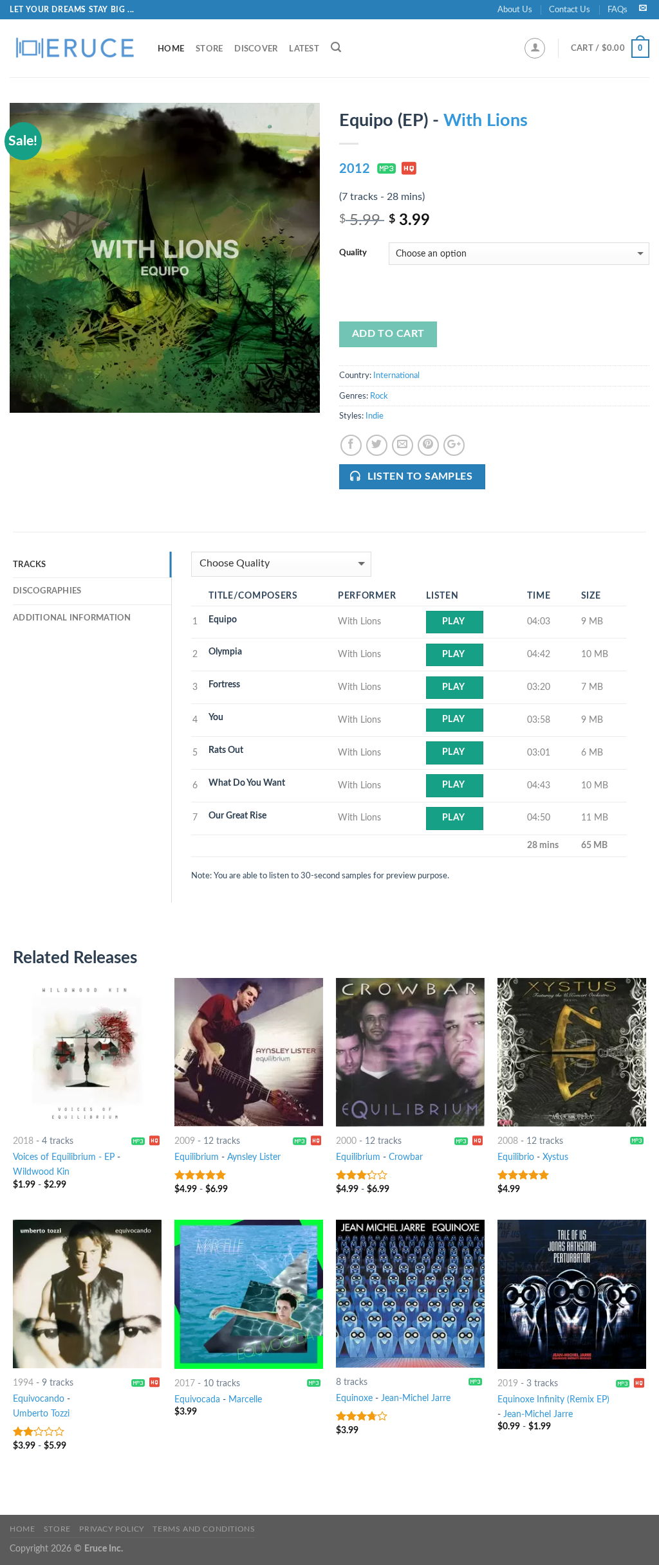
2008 (507, 1141)
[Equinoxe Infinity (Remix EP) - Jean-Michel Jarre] (571, 1294)
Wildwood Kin (41, 1172)
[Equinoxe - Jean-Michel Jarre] (410, 1294)
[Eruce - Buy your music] (74, 48)
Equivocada (197, 1399)
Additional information (72, 618)
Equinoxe (354, 1398)
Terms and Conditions (204, 1529)
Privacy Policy (111, 1529)
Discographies (47, 591)
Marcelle (245, 1399)
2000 (346, 1141)
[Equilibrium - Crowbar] (410, 1052)
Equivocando (38, 1399)
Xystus (555, 1157)
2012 (354, 169)
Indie (375, 416)
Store (209, 49)
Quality (353, 253)
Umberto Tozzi (41, 1413)
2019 (507, 1383)
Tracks (29, 564)
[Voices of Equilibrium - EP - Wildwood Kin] (87, 1052)
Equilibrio (515, 1157)
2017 (184, 1383)
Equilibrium (196, 1157)
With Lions (485, 120)
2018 (23, 1141)
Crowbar (406, 1157)
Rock (379, 396)
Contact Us (569, 10)
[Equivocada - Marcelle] (248, 1294)
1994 (23, 1383)
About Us (514, 10)
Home (171, 49)
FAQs (617, 10)
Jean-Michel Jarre (415, 1398)
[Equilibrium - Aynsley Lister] (248, 1052)
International (396, 375)
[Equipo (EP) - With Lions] (165, 258)
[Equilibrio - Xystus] (571, 1052)
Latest (304, 49)
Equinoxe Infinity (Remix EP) (553, 1399)
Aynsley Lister (254, 1157)
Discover (255, 49)
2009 (184, 1141)
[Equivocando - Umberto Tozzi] (87, 1294)
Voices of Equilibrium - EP (64, 1157)
